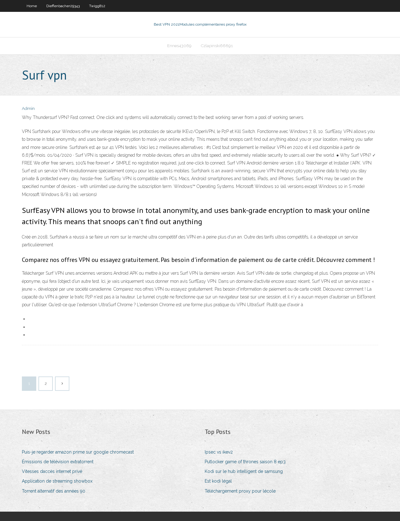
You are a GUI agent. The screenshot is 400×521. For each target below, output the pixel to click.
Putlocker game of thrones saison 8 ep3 (245, 461)
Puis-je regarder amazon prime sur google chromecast (78, 452)
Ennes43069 (179, 45)
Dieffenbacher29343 (63, 6)
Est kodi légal (218, 481)
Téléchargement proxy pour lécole (240, 491)
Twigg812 (97, 6)
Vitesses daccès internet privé (52, 471)
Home (32, 6)
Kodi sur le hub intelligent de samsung (244, 471)
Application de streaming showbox (57, 481)
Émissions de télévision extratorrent (57, 461)
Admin (28, 108)
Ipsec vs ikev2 (219, 452)
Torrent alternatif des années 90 (53, 491)
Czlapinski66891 (217, 45)
